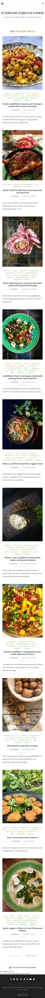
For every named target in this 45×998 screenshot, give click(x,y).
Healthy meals (27, 184)
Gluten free (14, 96)
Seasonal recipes (24, 740)
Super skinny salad (22, 277)
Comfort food (18, 94)
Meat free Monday (33, 96)
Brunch (5, 916)
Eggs (19, 916)
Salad (9, 98)
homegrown (20, 366)
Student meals (25, 552)
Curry (26, 94)
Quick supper (10, 370)
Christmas (17, 545)
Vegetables (17, 100)
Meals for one (17, 920)
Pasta (7, 740)
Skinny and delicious (19, 458)
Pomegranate (17, 186)
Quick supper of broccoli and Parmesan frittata (22, 929)
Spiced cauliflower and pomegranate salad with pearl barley (22, 653)
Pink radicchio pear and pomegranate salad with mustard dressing (22, 284)
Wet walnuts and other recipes (22, 746)
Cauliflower (7, 94)
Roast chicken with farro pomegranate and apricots (22, 191)
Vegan (32, 98)
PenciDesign (23, 989)
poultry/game (28, 186)
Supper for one (23, 646)
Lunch (22, 96)
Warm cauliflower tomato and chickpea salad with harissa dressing (22, 105)
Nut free (8, 275)
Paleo (15, 275)
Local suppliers (10, 273)
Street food (20, 831)
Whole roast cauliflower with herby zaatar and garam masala (22, 558)
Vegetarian (27, 100)
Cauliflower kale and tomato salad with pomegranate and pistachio (22, 377)
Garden (5, 96)
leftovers (30, 641)
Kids (4, 829)
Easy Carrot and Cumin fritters (22, 837)
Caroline (16, 110)
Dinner (17, 453)
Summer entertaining (20, 98)
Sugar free (10, 277)
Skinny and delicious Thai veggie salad (22, 463)
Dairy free (34, 94)
